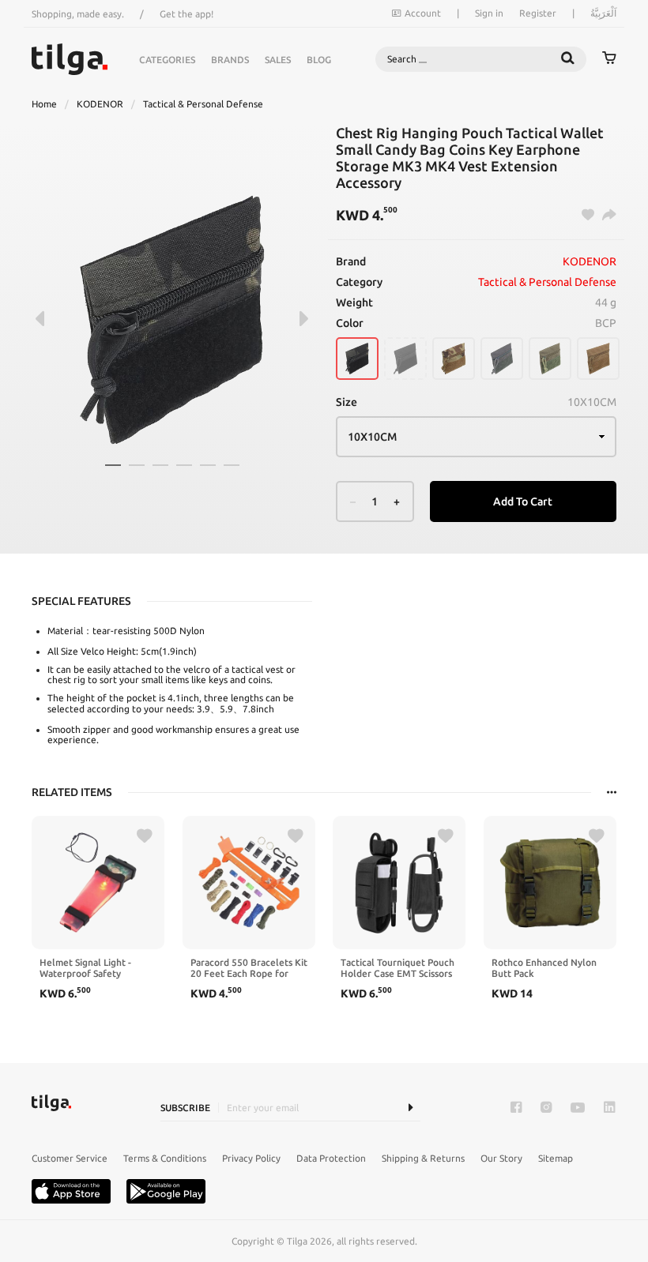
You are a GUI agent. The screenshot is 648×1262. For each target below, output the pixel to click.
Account (423, 13)
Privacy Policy (251, 1158)
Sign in (489, 13)
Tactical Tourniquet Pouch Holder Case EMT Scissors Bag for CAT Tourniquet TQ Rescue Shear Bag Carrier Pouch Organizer (397, 968)
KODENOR (100, 104)
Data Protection (331, 1158)
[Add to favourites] (144, 836)
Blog (319, 59)
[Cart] (609, 59)
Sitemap (555, 1158)
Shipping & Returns (423, 1158)
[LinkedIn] (609, 1107)
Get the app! (186, 14)
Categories (167, 59)
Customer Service (69, 1158)
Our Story (501, 1158)
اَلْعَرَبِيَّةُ (603, 13)
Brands (230, 59)
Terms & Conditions (164, 1158)
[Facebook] (516, 1107)
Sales (278, 59)
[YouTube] (577, 1107)
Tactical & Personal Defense (203, 104)
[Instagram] (546, 1107)
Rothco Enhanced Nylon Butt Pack (544, 967)
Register (537, 13)
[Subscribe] (410, 1108)
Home (44, 104)
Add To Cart (522, 501)
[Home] (69, 59)
